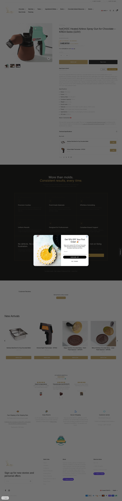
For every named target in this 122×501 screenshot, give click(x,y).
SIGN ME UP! (75, 257)
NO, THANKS (75, 261)
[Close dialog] (87, 236)
